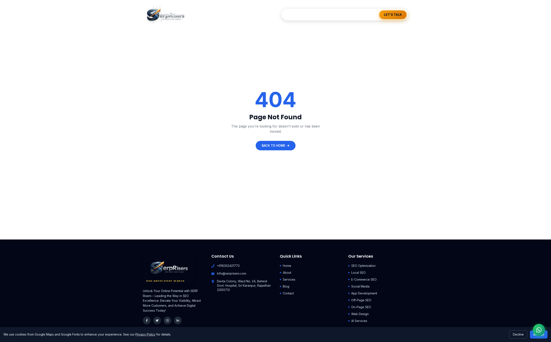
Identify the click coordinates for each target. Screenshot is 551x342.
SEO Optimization (363, 265)
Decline (518, 334)
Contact (364, 14)
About (310, 14)
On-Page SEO (361, 307)
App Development (364, 293)
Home (293, 14)
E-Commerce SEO (364, 279)
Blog (347, 14)
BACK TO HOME (273, 145)
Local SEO (358, 272)
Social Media (360, 286)
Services (329, 14)
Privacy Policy (145, 334)
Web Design (360, 314)
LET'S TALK (393, 14)
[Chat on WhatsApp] (539, 330)
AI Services (359, 321)
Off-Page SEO (361, 300)
